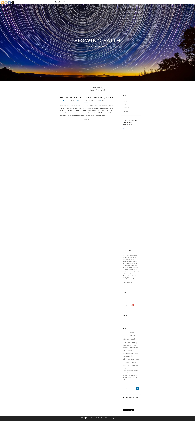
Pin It (124, 320)
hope (127, 362)
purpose (124, 372)
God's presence (135, 353)
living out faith (127, 368)
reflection (128, 373)
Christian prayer (126, 345)
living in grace (134, 365)
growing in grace (131, 359)
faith (125, 350)
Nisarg (112, 418)
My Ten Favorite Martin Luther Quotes (86, 97)
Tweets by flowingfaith (129, 402)
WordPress (101, 418)
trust (127, 380)
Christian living (130, 342)
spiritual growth (133, 375)
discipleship (135, 347)
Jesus (131, 362)
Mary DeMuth (135, 368)
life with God (127, 365)
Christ (129, 332)
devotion (129, 347)
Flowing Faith (60, 2)
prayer (136, 370)
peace (131, 370)
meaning (124, 370)
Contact (126, 104)
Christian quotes (132, 345)
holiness (124, 362)
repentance (136, 372)
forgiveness (129, 350)
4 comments (106, 100)
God (133, 350)
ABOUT (126, 101)
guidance (137, 359)
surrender (125, 377)
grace (125, 356)
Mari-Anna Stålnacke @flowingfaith (89, 100)
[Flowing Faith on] (128, 307)
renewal (132, 372)
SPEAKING (126, 108)
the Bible (130, 377)
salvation (125, 375)
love (132, 368)
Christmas (125, 347)
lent (137, 362)
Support (126, 111)
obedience (128, 370)
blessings (125, 332)
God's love (128, 353)
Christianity (131, 339)
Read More (87, 119)
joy (135, 362)
